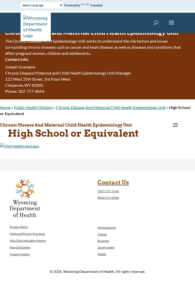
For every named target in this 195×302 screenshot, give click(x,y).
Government (106, 247)
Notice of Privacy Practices (27, 234)
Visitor (102, 254)
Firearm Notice (20, 254)
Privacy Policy (19, 227)
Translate (96, 5)
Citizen (102, 234)
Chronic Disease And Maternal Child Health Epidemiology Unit (111, 107)
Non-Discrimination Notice (28, 240)
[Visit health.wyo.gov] (19, 146)
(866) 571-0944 (108, 198)
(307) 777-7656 (108, 191)
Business (103, 241)
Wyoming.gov (107, 227)
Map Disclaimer (20, 247)
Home (5, 107)
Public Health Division (33, 107)
